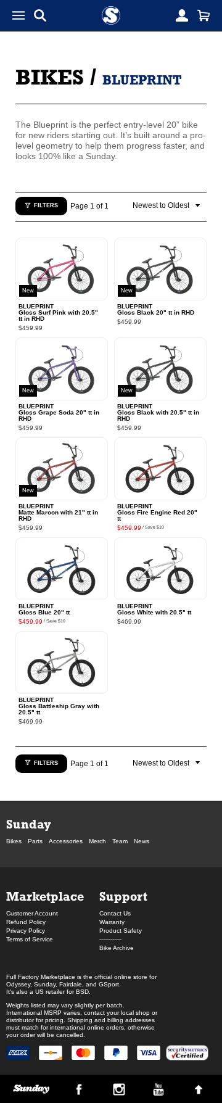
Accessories (66, 841)
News (141, 841)
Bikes (49, 76)
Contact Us (115, 913)
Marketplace (45, 896)
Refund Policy (26, 922)
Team (120, 841)
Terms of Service (29, 939)
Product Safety (120, 930)
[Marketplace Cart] (203, 15)
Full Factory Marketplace (40, 976)
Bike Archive (116, 947)
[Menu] (18, 15)
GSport (109, 984)
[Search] (40, 15)
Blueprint (142, 80)
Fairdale (70, 984)
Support (123, 896)
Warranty (112, 922)
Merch (97, 841)
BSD (82, 991)
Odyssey (18, 984)
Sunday (28, 824)
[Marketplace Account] (182, 15)
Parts (35, 841)
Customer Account (32, 913)
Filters (46, 205)
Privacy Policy (25, 930)
